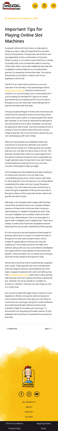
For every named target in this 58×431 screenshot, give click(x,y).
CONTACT (29, 412)
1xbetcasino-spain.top (15, 90)
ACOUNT (29, 417)
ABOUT (29, 407)
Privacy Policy (14, 428)
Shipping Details (44, 423)
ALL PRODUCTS (29, 402)
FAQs (43, 428)
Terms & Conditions (14, 423)
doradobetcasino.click (19, 275)
